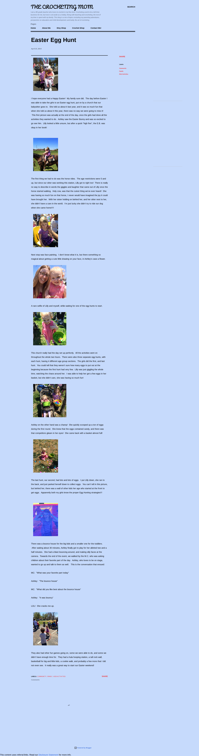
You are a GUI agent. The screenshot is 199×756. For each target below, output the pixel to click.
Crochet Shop (78, 28)
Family (121, 71)
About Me (46, 28)
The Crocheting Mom (62, 7)
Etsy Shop (61, 28)
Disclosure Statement (49, 755)
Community (122, 68)
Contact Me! (96, 28)
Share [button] (122, 56)
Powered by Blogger (84, 748)
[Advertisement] (167, 68)
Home (33, 28)
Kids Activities (123, 74)
